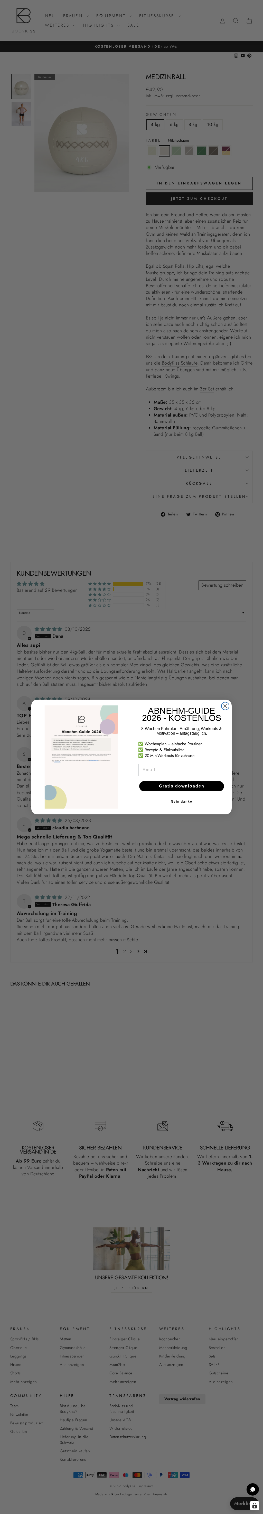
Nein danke (181, 801)
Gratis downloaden (181, 786)
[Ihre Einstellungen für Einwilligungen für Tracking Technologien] (254, 1505)
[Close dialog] (225, 706)
